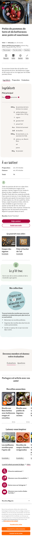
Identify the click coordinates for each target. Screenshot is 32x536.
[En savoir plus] (8, 251)
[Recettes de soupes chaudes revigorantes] (23, 445)
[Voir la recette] (8, 407)
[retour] (3, 8)
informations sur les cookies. (11, 521)
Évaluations (25, 80)
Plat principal (6, 50)
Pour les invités (17, 50)
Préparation (16, 80)
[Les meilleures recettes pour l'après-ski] (8, 445)
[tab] (16, 501)
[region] (16, 520)
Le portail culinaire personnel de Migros (13, 464)
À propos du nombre (18, 97)
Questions (21, 363)
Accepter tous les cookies (16, 533)
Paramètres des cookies (16, 524)
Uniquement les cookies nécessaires (16, 529)
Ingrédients (6, 80)
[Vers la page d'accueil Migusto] (6, 2)
